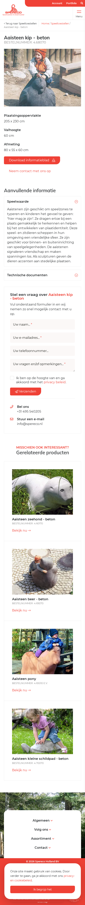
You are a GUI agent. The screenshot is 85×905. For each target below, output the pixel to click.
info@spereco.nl (29, 424)
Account (57, 3)
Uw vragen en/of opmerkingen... (39, 364)
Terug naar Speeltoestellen (21, 23)
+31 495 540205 (29, 411)
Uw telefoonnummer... (30, 351)
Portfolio (71, 3)
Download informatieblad (29, 160)
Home (45, 23)
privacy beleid (55, 382)
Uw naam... (22, 324)
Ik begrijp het (42, 889)
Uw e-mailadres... (27, 337)
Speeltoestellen (60, 23)
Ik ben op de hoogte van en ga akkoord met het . (41, 380)
